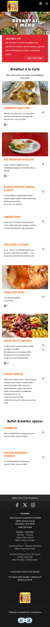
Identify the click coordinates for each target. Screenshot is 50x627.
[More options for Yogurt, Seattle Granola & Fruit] (43, 192)
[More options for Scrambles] (43, 433)
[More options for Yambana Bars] (43, 221)
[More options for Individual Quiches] (43, 249)
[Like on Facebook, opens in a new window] (17, 505)
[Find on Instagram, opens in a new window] (33, 505)
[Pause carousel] (48, 33)
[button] (25, 105)
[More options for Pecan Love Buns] (43, 297)
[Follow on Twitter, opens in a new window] (25, 505)
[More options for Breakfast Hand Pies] (43, 113)
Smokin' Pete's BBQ (25, 597)
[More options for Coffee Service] (43, 379)
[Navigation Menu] (46, 4)
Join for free (34, 58)
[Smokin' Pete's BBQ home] (13, 6)
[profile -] (40, 3)
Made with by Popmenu (20, 497)
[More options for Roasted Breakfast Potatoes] (43, 457)
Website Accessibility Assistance (25, 612)
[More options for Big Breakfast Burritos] (43, 164)
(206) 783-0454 (25, 527)
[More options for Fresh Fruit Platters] (43, 345)
